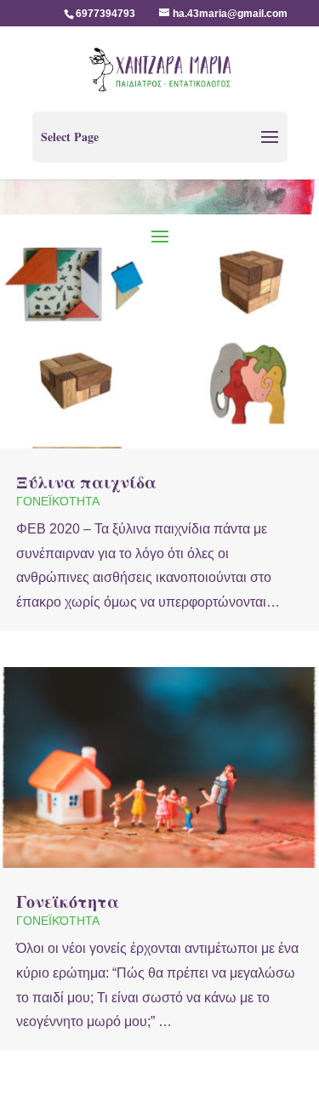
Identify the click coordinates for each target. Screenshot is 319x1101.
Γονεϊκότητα (58, 501)
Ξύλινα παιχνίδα (86, 482)
